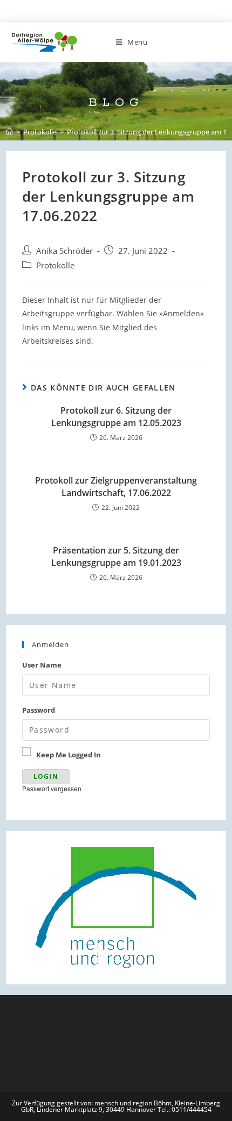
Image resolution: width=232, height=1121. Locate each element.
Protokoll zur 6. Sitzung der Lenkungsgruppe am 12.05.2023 (116, 416)
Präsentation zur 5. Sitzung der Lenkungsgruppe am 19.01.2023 (116, 556)
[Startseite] (9, 132)
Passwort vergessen (51, 788)
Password (38, 710)
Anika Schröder (64, 251)
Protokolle (55, 265)
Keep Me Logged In (68, 755)
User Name (42, 665)
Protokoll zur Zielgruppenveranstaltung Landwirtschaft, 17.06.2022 (116, 486)
